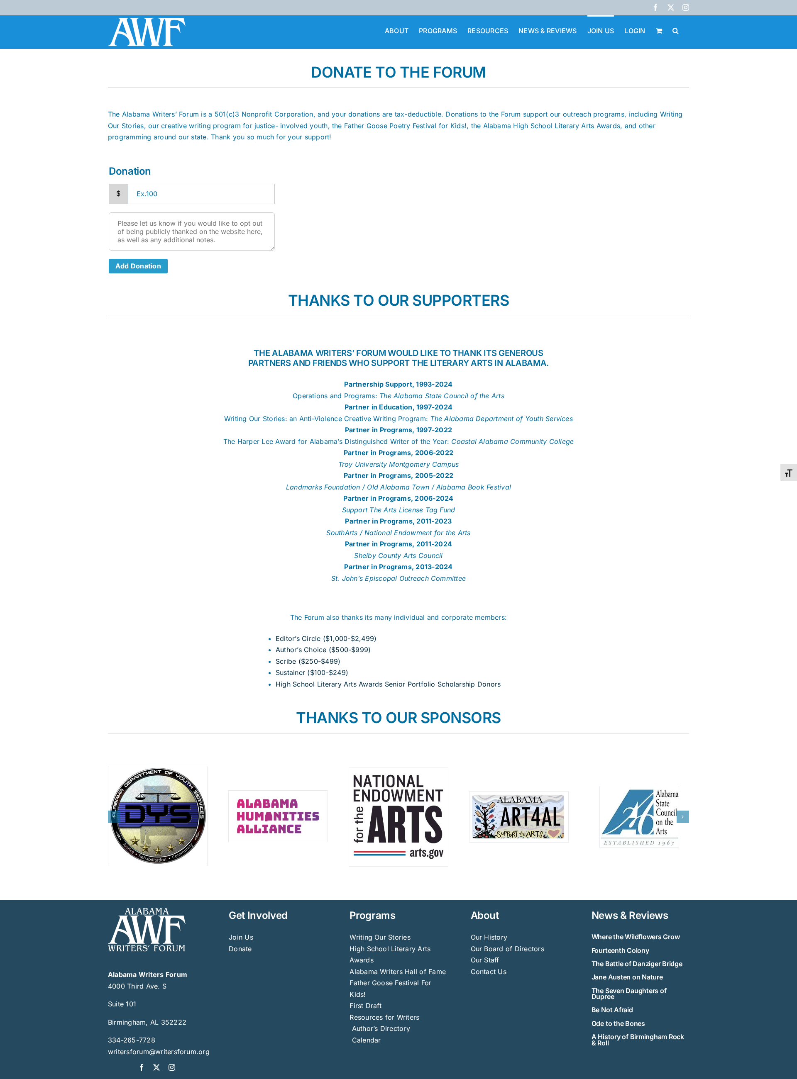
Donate (240, 947)
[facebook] (141, 1066)
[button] (675, 29)
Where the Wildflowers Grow (636, 936)
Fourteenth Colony (620, 949)
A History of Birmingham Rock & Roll (638, 1039)
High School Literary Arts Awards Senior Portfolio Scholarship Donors (388, 684)
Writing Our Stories (380, 936)
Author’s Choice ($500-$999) (323, 649)
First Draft (365, 1005)
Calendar (366, 1039)
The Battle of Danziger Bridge (637, 962)
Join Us (241, 936)
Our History (489, 936)
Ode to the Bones (618, 1022)
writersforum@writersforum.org (159, 1050)
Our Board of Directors (507, 947)
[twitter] (156, 1066)
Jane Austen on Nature (627, 976)
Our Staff (485, 959)
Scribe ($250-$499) (308, 661)
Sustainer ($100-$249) (312, 672)
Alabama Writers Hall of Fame (398, 970)
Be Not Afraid (612, 1009)
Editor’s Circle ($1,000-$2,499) (326, 638)
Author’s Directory (380, 1027)
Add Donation (138, 266)
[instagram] (172, 1066)
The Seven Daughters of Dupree (629, 992)
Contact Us (488, 970)
